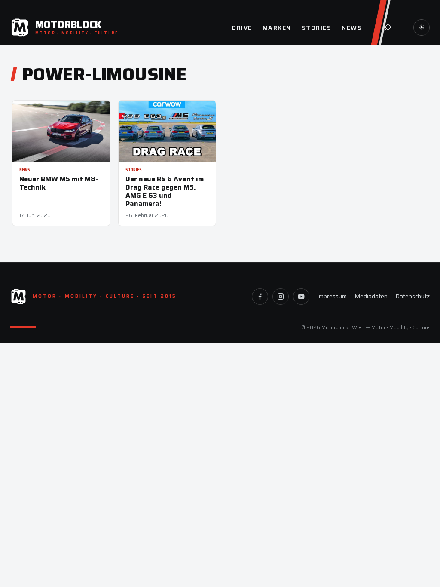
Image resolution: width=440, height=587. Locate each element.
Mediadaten (371, 296)
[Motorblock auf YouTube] (301, 296)
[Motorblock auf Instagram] (280, 296)
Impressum (332, 296)
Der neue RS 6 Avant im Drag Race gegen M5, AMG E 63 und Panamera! (164, 191)
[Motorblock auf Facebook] (260, 296)
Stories (133, 170)
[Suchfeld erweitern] (387, 27)
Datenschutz (412, 296)
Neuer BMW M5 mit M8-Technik (58, 183)
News (24, 170)
